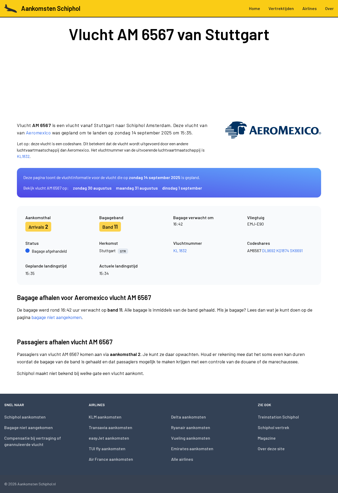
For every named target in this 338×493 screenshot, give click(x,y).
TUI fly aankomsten (107, 448)
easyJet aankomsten (109, 437)
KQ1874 (282, 250)
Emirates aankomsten (192, 448)
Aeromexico (38, 132)
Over (329, 8)
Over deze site (271, 448)
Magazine (267, 437)
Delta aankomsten (188, 416)
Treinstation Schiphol (278, 416)
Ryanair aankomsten (190, 427)
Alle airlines (182, 459)
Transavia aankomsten (110, 427)
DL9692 (268, 250)
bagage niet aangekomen (56, 317)
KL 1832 (180, 250)
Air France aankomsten (111, 459)
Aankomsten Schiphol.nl (36, 484)
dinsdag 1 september (182, 187)
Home (254, 8)
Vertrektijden (281, 8)
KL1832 (23, 156)
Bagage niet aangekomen (28, 427)
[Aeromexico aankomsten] (273, 140)
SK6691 (296, 250)
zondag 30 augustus (92, 187)
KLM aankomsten (105, 416)
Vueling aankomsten (190, 437)
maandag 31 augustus (137, 187)
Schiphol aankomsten (25, 416)
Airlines (309, 8)
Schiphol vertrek (273, 427)
